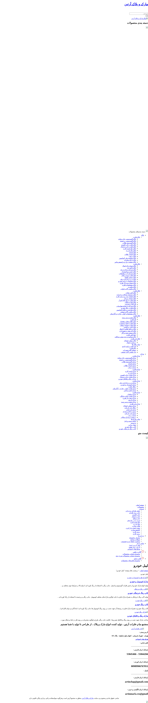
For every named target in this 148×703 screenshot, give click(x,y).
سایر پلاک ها (136, 143)
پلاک (142, 34)
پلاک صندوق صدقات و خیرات (126, 93)
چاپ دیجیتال (136, 457)
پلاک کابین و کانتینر (130, 126)
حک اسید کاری (135, 463)
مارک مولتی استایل (129, 204)
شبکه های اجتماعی (133, 490)
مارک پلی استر (131, 208)
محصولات (140, 448)
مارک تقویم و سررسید (128, 200)
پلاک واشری (132, 85)
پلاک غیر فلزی (135, 137)
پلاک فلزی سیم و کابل (128, 74)
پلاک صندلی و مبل (130, 97)
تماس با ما (140, 484)
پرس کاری (136, 475)
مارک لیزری (132, 172)
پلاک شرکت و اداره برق (128, 68)
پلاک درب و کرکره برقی (128, 78)
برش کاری (136, 473)
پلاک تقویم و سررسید (129, 116)
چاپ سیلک (136, 459)
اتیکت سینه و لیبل (130, 219)
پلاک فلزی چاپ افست (128, 43)
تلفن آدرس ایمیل (134, 486)
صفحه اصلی (140, 446)
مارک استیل (132, 162)
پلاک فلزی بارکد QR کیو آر (127, 99)
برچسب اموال (131, 141)
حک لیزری (136, 465)
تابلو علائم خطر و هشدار (128, 120)
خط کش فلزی (131, 133)
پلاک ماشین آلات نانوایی (128, 87)
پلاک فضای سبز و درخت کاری (126, 95)
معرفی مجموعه (134, 479)
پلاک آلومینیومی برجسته (128, 39)
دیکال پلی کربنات (130, 206)
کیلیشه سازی (135, 471)
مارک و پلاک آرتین (136, 4)
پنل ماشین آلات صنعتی (128, 150)
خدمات (141, 450)
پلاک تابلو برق (131, 66)
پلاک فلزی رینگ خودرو (128, 106)
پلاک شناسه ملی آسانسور (127, 57)
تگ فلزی (133, 118)
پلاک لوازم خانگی (130, 101)
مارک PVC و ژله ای (129, 210)
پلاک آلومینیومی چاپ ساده (127, 37)
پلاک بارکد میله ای (130, 58)
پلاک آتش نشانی (130, 91)
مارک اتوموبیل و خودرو (128, 183)
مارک (142, 152)
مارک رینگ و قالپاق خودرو (127, 177)
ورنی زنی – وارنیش (133, 461)
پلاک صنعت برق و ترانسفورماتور (125, 60)
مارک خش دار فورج (129, 196)
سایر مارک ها (135, 218)
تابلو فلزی (132, 147)
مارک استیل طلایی (130, 164)
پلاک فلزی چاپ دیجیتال (128, 45)
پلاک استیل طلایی (130, 53)
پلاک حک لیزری (131, 49)
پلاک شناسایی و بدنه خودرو (127, 80)
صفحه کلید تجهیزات (129, 149)
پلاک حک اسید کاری (129, 47)
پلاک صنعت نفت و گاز (128, 131)
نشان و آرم (132, 223)
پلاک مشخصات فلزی (129, 83)
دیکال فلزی (132, 185)
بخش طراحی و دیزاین (133, 452)
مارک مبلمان (131, 193)
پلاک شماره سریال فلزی (128, 81)
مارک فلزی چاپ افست (128, 173)
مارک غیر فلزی (135, 202)
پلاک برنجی (132, 55)
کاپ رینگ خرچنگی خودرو (127, 227)
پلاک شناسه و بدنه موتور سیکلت (125, 135)
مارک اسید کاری (130, 170)
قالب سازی (136, 467)
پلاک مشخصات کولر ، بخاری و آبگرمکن (123, 112)
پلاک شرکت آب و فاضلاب (127, 72)
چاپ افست (136, 456)
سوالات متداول (135, 480)
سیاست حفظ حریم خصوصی (130, 482)
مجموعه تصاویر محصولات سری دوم (128, 497)
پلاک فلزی (136, 35)
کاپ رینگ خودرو (130, 225)
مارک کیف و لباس (130, 189)
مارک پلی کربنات (130, 212)
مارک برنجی (132, 166)
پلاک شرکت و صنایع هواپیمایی (126, 104)
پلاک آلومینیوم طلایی (129, 41)
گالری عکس (137, 493)
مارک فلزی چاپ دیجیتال (128, 175)
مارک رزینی (132, 214)
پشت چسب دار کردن (133, 469)
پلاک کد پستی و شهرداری (127, 129)
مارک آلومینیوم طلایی (129, 160)
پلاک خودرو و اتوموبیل (129, 70)
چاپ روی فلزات (134, 454)
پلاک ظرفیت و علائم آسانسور (126, 108)
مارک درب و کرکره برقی (127, 181)
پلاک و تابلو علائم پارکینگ (128, 127)
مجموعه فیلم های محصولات (130, 501)
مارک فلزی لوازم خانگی (128, 195)
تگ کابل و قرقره (130, 103)
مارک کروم (132, 198)
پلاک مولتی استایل (130, 139)
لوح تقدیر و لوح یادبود (129, 145)
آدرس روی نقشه (134, 488)
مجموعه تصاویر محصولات (131, 495)
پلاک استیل (132, 51)
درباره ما (141, 477)
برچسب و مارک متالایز (128, 216)
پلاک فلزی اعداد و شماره (128, 122)
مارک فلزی (136, 154)
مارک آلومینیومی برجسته (127, 158)
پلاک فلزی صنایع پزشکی (128, 124)
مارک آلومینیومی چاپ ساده (127, 156)
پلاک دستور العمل (130, 76)
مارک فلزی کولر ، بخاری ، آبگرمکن (124, 187)
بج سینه (133, 221)
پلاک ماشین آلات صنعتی (128, 110)
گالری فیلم (137, 500)
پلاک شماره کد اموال (129, 64)
